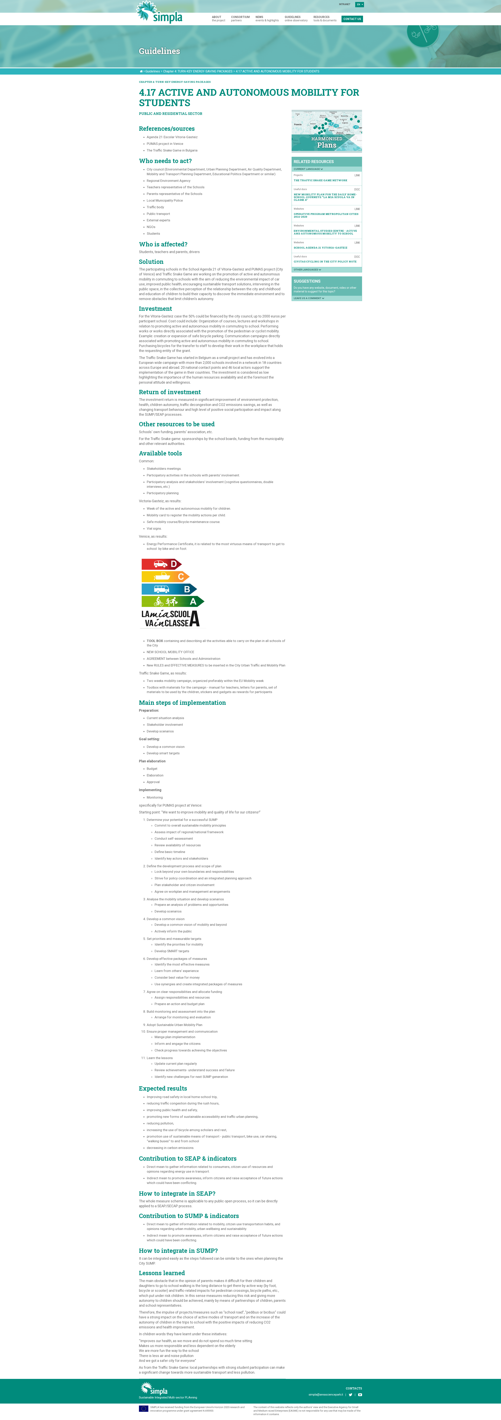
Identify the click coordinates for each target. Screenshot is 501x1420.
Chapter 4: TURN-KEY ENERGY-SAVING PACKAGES (197, 71)
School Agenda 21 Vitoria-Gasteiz (320, 247)
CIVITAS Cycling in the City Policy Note (325, 261)
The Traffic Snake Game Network (320, 180)
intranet (344, 4)
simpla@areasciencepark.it (326, 1394)
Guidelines (152, 71)
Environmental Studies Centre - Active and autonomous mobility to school (325, 232)
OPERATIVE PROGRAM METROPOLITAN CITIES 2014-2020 (326, 215)
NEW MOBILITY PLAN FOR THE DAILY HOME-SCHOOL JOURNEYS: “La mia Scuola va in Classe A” (325, 197)
